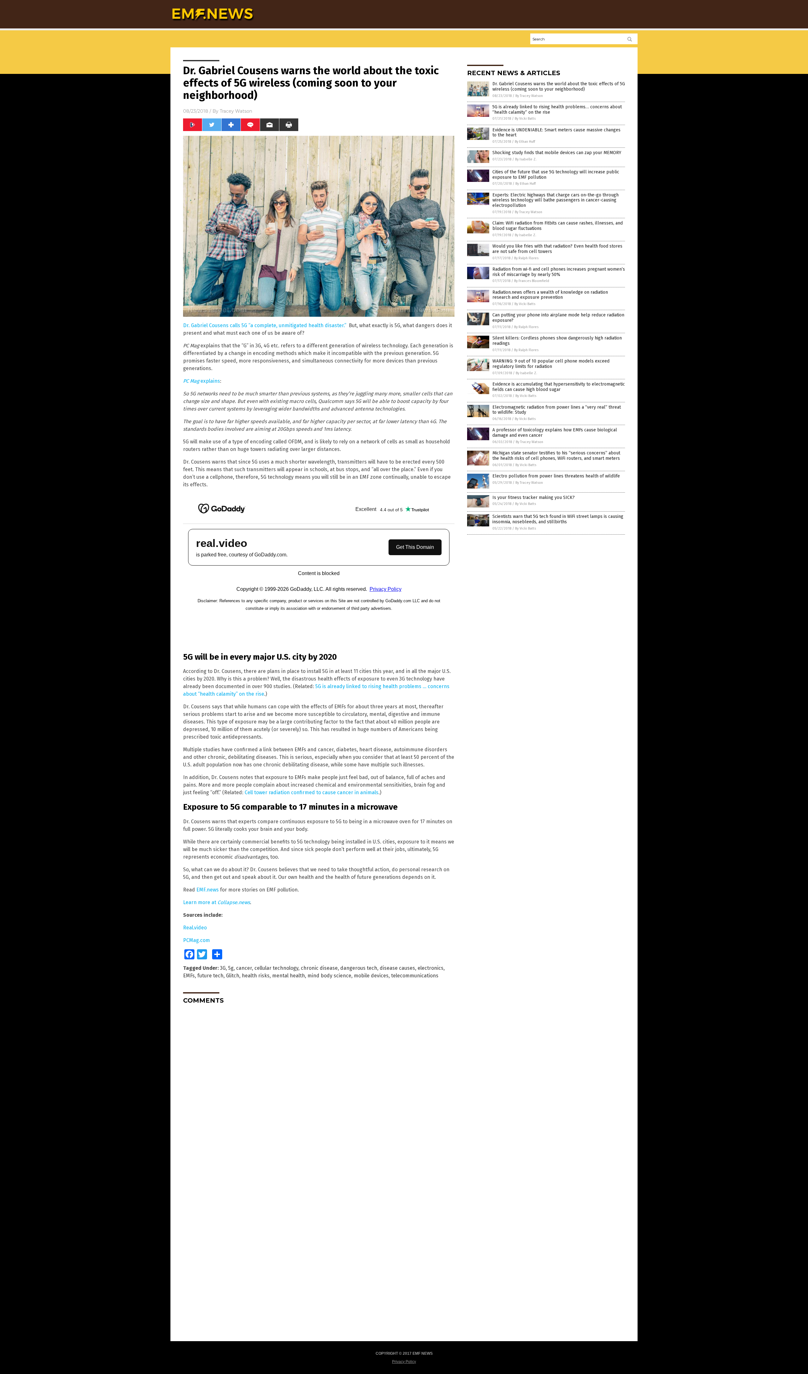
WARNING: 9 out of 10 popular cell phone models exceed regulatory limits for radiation (550, 363)
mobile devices (371, 976)
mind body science (329, 976)
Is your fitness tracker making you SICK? (533, 497)
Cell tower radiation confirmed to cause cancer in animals (311, 792)
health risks (256, 976)
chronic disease (319, 968)
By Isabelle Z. (526, 159)
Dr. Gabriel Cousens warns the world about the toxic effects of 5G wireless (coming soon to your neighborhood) (558, 86)
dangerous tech (358, 968)
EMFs (189, 976)
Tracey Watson (236, 111)
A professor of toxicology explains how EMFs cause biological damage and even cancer (554, 432)
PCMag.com (196, 940)
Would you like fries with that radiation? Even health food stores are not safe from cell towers (557, 248)
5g (231, 968)
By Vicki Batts (525, 119)
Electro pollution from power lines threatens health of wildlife (556, 476)
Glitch (232, 976)
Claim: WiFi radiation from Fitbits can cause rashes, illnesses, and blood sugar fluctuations (557, 225)
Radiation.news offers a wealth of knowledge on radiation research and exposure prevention (550, 295)
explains (201, 381)
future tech (210, 976)
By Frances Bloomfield (531, 281)
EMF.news (207, 890)
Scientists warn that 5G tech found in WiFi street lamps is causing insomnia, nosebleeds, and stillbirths (557, 519)
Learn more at (216, 902)
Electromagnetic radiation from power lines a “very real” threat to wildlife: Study (556, 410)
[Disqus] (318, 1088)
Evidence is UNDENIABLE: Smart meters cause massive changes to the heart (556, 132)
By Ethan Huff (525, 142)
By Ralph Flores (526, 258)
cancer (244, 968)
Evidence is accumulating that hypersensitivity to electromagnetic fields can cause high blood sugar (558, 386)
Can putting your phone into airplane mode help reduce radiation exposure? (558, 317)
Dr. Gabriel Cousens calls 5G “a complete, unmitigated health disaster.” (264, 325)
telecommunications (414, 976)
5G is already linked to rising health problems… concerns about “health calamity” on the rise (557, 109)
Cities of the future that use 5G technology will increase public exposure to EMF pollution (555, 174)
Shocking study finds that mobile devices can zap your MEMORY (556, 152)
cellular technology (276, 968)
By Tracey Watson (529, 96)
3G (223, 968)
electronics (430, 968)
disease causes (397, 968)
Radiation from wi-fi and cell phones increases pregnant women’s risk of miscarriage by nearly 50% (558, 272)
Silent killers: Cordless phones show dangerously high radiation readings (557, 340)
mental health (288, 976)
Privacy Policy (404, 1361)
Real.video (195, 928)
